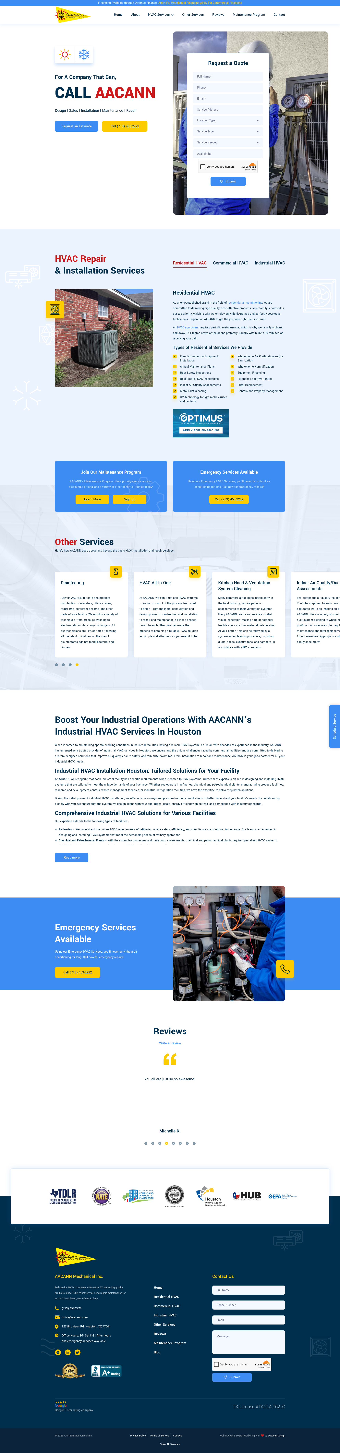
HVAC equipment (188, 327)
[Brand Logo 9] (247, 1196)
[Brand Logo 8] (211, 1196)
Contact (279, 14)
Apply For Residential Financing (178, 3)
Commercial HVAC (230, 263)
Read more (72, 857)
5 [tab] (173, 1143)
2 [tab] (63, 664)
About (135, 14)
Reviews (218, 14)
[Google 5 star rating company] (74, 1404)
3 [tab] (70, 664)
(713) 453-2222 (71, 1308)
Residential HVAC (190, 263)
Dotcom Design (276, 1435)
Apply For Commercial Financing (221, 3)
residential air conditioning (245, 303)
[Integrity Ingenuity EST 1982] (70, 1371)
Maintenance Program (249, 14)
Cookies (177, 1435)
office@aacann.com (75, 1317)
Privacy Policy (138, 1435)
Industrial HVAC (270, 263)
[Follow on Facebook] (58, 1352)
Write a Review (170, 1043)
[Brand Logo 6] (138, 1196)
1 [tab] (56, 664)
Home (118, 14)
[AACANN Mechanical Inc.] (73, 14)
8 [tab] (194, 1143)
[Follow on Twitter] (77, 1352)
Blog (157, 1352)
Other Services (193, 14)
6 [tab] (180, 1143)
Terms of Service (159, 1435)
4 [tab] (77, 664)
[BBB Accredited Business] (106, 1370)
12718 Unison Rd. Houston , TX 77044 (86, 1327)
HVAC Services (159, 14)
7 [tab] (187, 1143)
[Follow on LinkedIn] (68, 1352)
